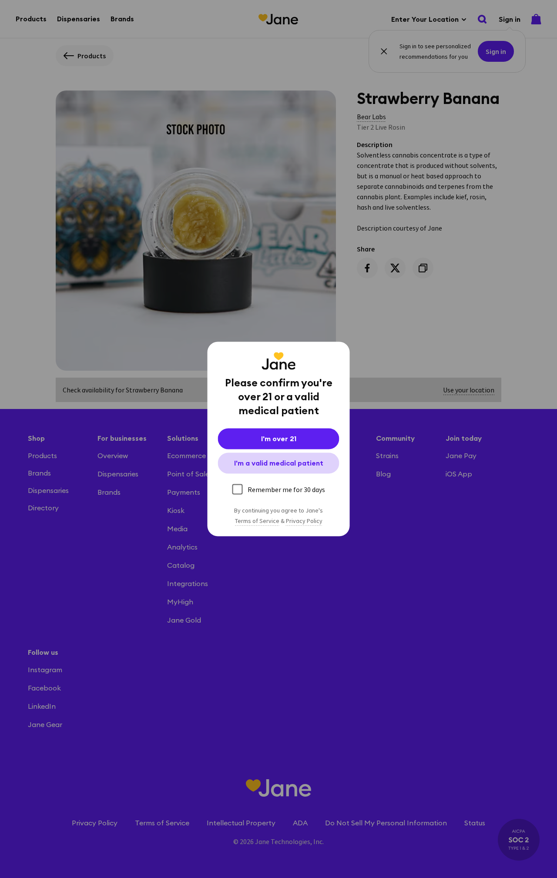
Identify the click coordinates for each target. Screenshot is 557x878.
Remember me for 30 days (286, 489)
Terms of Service (257, 521)
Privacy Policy (304, 521)
